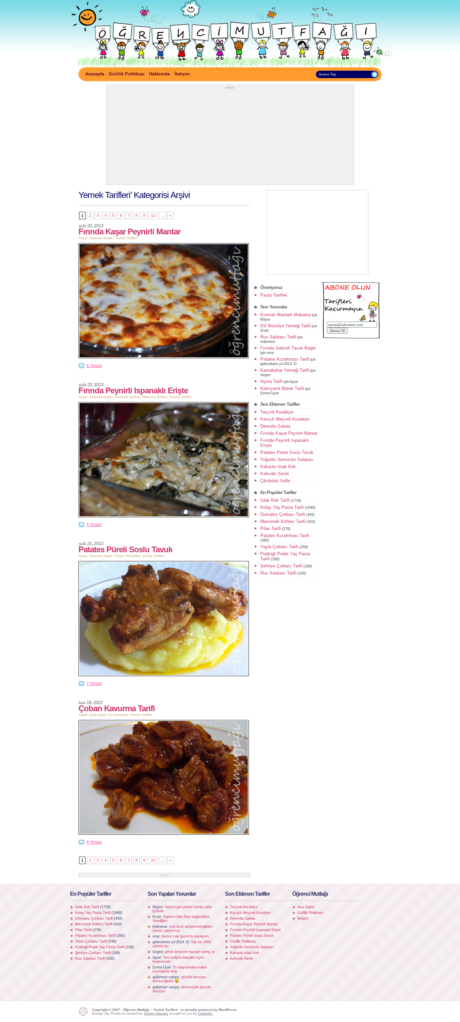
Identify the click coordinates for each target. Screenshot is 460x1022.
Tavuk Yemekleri (127, 556)
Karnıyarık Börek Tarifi (282, 388)
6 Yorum (94, 365)
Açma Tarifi (271, 381)
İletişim (182, 73)
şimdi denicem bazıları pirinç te (190, 952)
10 (153, 215)
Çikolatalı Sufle (275, 480)
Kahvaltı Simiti (274, 473)
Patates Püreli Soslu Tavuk (125, 549)
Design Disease (156, 1013)
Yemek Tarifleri (126, 238)
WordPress (228, 1010)
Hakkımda (159, 73)
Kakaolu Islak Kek (278, 466)
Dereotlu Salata (275, 426)
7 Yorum (94, 683)
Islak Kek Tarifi (275, 500)
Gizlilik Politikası (126, 73)
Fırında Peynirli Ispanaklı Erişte (133, 390)
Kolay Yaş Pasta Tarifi (282, 507)
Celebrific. (205, 1013)
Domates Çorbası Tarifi (282, 514)
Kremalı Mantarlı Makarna (285, 314)
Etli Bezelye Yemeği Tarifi (285, 325)
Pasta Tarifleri (273, 295)
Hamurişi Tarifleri (127, 397)
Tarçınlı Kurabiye (276, 412)
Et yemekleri (118, 715)
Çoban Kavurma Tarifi (116, 708)
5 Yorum (94, 524)
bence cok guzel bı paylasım (185, 936)
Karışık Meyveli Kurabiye (284, 419)
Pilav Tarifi (270, 528)
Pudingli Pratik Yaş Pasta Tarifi (99, 947)
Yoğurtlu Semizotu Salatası (287, 459)
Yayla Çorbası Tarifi (279, 546)
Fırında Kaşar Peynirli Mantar (129, 231)
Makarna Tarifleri (154, 397)
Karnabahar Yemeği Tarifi (284, 370)
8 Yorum (94, 842)
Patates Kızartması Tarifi (284, 359)
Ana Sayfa (305, 907)
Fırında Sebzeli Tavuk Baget (288, 348)
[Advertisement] (230, 136)
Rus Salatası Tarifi (278, 336)
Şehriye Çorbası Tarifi (281, 565)
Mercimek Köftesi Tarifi (282, 521)
